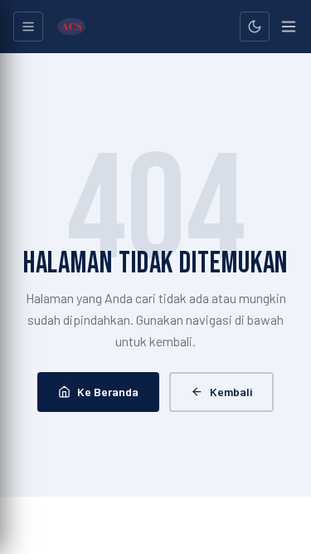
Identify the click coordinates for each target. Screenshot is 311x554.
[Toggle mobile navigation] (288, 26)
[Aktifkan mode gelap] (255, 27)
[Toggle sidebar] (28, 27)
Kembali (231, 392)
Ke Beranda (107, 392)
